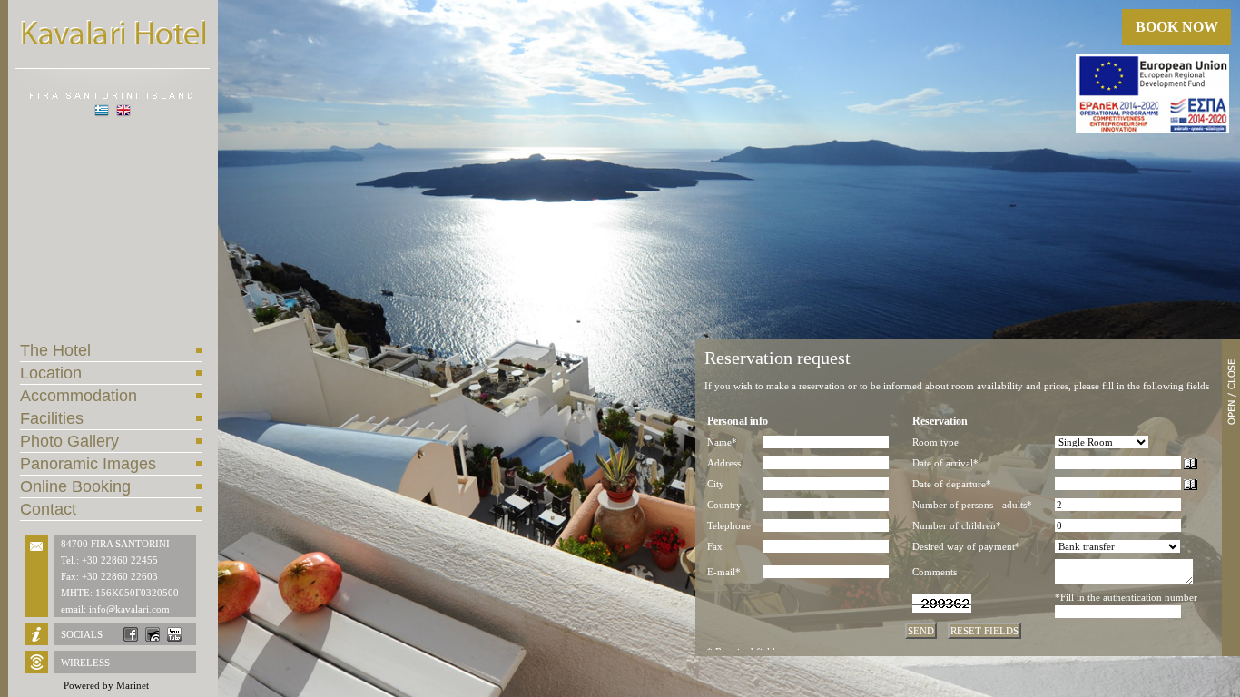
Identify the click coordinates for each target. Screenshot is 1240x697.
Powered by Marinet (106, 685)
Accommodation (78, 396)
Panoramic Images (88, 464)
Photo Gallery (69, 441)
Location (51, 373)
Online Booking (75, 486)
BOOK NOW (1177, 26)
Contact (48, 509)
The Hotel (55, 350)
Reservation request (777, 358)
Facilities (52, 418)
